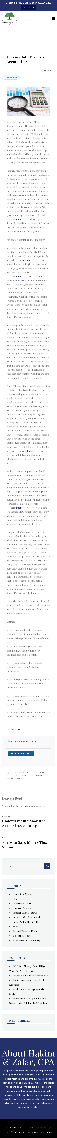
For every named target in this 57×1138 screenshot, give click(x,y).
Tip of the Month (21, 935)
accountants (17, 219)
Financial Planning (22, 908)
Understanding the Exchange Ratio (31, 975)
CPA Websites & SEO (16, 1127)
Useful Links (13, 1132)
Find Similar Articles (22, 741)
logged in (21, 805)
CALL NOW (28, 7)
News (16, 926)
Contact (48, 1132)
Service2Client (21, 772)
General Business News (25, 912)
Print (48, 70)
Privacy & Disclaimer (34, 1132)
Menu (53, 19)
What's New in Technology (26, 940)
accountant (17, 507)
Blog (24, 775)
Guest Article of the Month (27, 917)
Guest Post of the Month (25, 921)
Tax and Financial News (25, 931)
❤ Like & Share (21, 753)
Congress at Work (22, 903)
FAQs (21, 1132)
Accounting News (22, 894)
